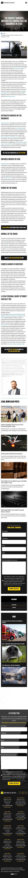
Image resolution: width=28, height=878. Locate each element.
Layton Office (21, 825)
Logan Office (7, 853)
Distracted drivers (5, 123)
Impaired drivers (5, 163)
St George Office (7, 825)
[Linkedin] (23, 793)
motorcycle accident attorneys (16, 314)
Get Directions (7, 807)
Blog (4, 33)
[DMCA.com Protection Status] (14, 874)
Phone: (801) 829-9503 (7, 819)
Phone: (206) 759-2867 (21, 859)
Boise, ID (4, 376)
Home (1, 33)
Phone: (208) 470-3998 (7, 847)
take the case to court (10, 96)
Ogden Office (7, 811)
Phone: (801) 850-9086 (7, 805)
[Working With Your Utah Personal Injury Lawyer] (14, 499)
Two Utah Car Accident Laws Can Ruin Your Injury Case (14, 482)
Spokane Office (20, 839)
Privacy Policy (16, 869)
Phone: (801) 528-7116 (21, 804)
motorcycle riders (5, 324)
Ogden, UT (13, 374)
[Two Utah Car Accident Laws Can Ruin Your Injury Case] (14, 470)
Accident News (14, 604)
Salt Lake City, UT (6, 374)
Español (6, 871)
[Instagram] (26, 793)
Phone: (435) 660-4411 (7, 833)
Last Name (4, 538)
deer (7, 245)
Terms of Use (9, 869)
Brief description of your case (9, 560)
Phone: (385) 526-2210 (21, 833)
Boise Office (7, 839)
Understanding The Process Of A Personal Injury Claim (12, 425)
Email (3, 552)
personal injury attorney (16, 360)
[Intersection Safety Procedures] (14, 443)
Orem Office (20, 811)
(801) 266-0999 (22, 153)
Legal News (14, 607)
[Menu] (26, 2)
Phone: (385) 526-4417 (7, 859)
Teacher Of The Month (13, 871)
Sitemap (22, 869)
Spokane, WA (19, 374)
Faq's (2, 871)
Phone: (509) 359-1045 (21, 845)
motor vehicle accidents (18, 68)
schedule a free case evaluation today (15, 344)
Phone (3, 545)
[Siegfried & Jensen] (8, 3)
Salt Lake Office (7, 797)
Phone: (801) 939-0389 (21, 817)
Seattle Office (20, 853)
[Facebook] (20, 793)
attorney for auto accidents (8, 373)
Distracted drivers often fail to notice (9, 136)
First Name (5, 531)
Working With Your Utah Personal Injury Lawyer (12, 511)
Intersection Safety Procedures (11, 454)
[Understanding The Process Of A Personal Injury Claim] (14, 414)
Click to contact (6, 227)
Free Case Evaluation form (15, 258)
